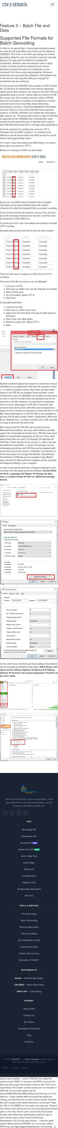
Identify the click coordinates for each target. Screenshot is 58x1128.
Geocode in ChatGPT (29, 960)
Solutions (29, 1042)
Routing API (29, 843)
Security (25, 1067)
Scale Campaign (32, 1059)
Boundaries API (29, 836)
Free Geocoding (29, 914)
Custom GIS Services (29, 953)
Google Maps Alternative (29, 889)
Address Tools (29, 882)
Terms (15, 1067)
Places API (29, 869)
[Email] (25, 813)
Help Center (29, 1009)
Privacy (5, 1067)
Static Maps (29, 862)
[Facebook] (12, 813)
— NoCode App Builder (29, 978)
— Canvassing (29, 991)
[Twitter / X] (5, 813)
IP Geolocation (29, 876)
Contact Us (29, 1015)
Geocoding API (29, 829)
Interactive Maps (29, 933)
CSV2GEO (15, 1059)
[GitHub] (19, 813)
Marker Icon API (28, 849)
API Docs (29, 895)
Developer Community (29, 1028)
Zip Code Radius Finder (29, 940)
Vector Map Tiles (29, 856)
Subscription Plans (29, 947)
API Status (29, 1022)
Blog (29, 1035)
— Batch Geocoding (29, 985)
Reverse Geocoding (29, 927)
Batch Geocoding (29, 920)
